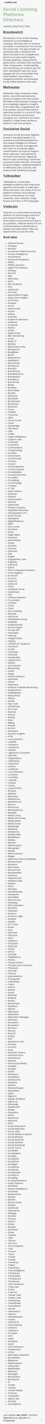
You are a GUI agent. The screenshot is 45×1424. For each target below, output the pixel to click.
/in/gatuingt (9, 1420)
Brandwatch (13, 32)
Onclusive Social (16, 129)
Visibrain (10, 206)
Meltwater (11, 87)
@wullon (23, 1417)
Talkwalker (12, 176)
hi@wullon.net (10, 1417)
